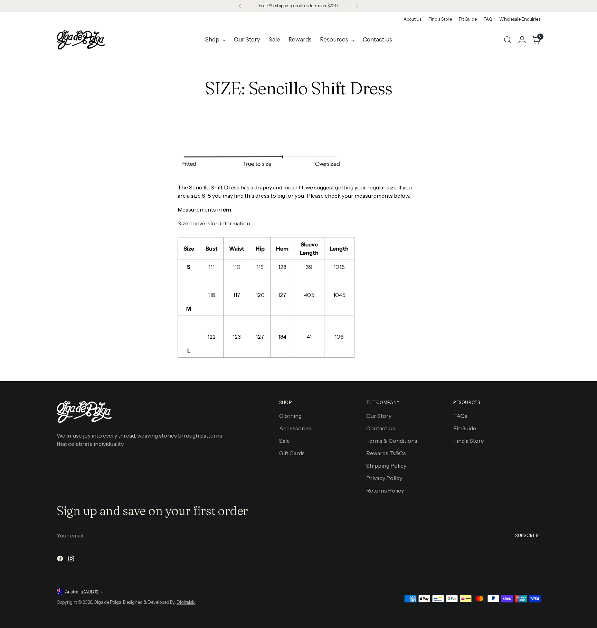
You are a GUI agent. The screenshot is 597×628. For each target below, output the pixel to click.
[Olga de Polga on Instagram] (72, 559)
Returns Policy (385, 490)
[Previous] (240, 6)
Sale (284, 440)
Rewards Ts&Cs (386, 453)
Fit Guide (464, 428)
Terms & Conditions (391, 440)
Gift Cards (292, 453)
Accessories (295, 428)
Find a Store (468, 440)
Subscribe (527, 535)
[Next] (357, 6)
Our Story (378, 415)
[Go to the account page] (522, 40)
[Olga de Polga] (81, 40)
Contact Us (380, 428)
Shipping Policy (386, 465)
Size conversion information (214, 223)
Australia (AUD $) (81, 591)
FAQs (460, 415)
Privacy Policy (384, 478)
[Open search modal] (507, 40)
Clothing (290, 415)
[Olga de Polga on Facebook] (61, 559)
